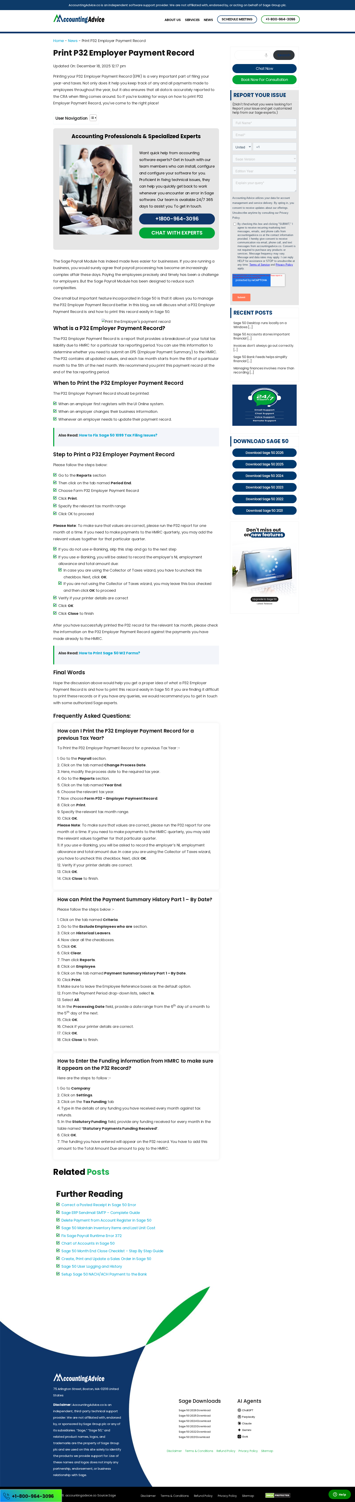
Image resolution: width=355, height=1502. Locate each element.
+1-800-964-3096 (280, 19)
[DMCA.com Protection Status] (277, 1495)
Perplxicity (248, 1417)
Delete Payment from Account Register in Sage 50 (106, 1220)
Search (283, 55)
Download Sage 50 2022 (265, 499)
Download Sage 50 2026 (265, 452)
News (208, 20)
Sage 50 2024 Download (195, 1421)
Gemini (246, 1430)
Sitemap (267, 1451)
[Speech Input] (267, 58)
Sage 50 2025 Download (195, 1416)
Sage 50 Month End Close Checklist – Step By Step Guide (112, 1250)
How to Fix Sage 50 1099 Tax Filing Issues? (118, 435)
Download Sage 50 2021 (264, 510)
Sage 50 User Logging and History (91, 1266)
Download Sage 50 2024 (265, 475)
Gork (244, 1437)
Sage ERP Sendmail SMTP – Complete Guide (100, 1212)
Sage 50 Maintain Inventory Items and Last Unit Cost (108, 1227)
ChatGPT (247, 1410)
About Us (173, 20)
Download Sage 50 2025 (265, 464)
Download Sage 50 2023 (265, 487)
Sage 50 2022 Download (195, 1432)
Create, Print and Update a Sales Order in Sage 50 (106, 1258)
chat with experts (177, 232)
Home (58, 40)
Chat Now (264, 68)
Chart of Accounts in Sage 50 (88, 1243)
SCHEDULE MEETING (237, 19)
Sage (112, 1495)
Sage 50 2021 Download (194, 1437)
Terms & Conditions (199, 1451)
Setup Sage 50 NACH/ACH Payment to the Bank (104, 1274)
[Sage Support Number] (78, 19)
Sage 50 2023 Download (195, 1426)
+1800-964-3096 (177, 218)
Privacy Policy (248, 1451)
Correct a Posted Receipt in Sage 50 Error (98, 1204)
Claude (246, 1423)
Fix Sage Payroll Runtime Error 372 (91, 1235)
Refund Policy (226, 1451)
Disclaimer (174, 1451)
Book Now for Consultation (264, 79)
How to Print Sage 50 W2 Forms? (109, 653)
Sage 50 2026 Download (195, 1410)
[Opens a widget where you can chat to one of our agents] (339, 1495)
